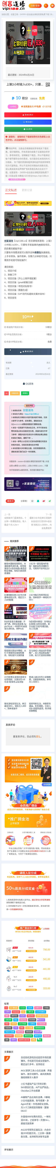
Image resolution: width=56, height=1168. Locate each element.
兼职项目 (14, 1016)
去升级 (48, 107)
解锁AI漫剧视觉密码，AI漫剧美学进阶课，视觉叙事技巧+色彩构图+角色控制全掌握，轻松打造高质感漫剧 (15, 568)
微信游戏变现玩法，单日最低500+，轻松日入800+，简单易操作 (15, 706)
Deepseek (16, 1012)
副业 (15, 1020)
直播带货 (38, 1032)
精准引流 (38, 1036)
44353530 (18, 424)
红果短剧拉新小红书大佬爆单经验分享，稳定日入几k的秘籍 (15, 597)
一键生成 (30, 1012)
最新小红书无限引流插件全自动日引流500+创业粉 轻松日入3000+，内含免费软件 (41, 523)
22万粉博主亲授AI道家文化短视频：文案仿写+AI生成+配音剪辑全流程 (15, 679)
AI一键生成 (13, 1008)
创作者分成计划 (42, 1016)
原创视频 (32, 1020)
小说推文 (32, 1024)
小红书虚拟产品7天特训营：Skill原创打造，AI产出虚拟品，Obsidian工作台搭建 (36, 1087)
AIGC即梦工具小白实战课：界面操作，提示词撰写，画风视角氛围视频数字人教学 (36, 1074)
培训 (6, 1024)
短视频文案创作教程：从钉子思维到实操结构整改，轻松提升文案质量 (15, 653)
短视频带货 (9, 1036)
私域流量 (19, 1036)
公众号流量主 (40, 1012)
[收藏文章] (32, 501)
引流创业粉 (41, 1024)
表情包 (37, 253)
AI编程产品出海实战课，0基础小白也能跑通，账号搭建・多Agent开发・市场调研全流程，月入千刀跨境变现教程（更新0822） (35, 1104)
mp (23, 1012)
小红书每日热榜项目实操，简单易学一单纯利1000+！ (40, 597)
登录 (38, 736)
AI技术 (30, 1008)
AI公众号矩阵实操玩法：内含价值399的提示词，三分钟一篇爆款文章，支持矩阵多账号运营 (36, 1133)
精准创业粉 (28, 1036)
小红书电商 (22, 1024)
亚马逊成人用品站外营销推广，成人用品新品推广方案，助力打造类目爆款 (40, 653)
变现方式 (41, 1020)
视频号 (13, 1040)
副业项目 (23, 1020)
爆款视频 (29, 1032)
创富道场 (8, 241)
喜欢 (10, 501)
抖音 (15, 1028)
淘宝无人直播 (9, 1032)
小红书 (13, 1024)
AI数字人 (38, 1008)
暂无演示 (29, 122)
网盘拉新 (47, 1036)
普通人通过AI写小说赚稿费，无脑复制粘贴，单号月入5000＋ (40, 679)
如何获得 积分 (17, 179)
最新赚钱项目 (39, 1028)
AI (39, 245)
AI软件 (7, 1012)
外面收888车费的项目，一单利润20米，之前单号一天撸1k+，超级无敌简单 (36, 1120)
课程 (33, 1040)
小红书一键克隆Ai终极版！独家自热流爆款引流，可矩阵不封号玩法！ (40, 566)
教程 (21, 1028)
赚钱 (39, 1040)
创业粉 (22, 1016)
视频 (6, 1040)
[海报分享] (49, 501)
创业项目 (31, 1016)
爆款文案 (20, 1032)
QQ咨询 (28, 129)
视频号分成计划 (24, 1040)
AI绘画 (46, 1008)
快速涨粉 (8, 1028)
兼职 (6, 1016)
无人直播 (29, 1028)
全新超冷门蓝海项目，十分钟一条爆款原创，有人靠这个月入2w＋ (15, 521)
